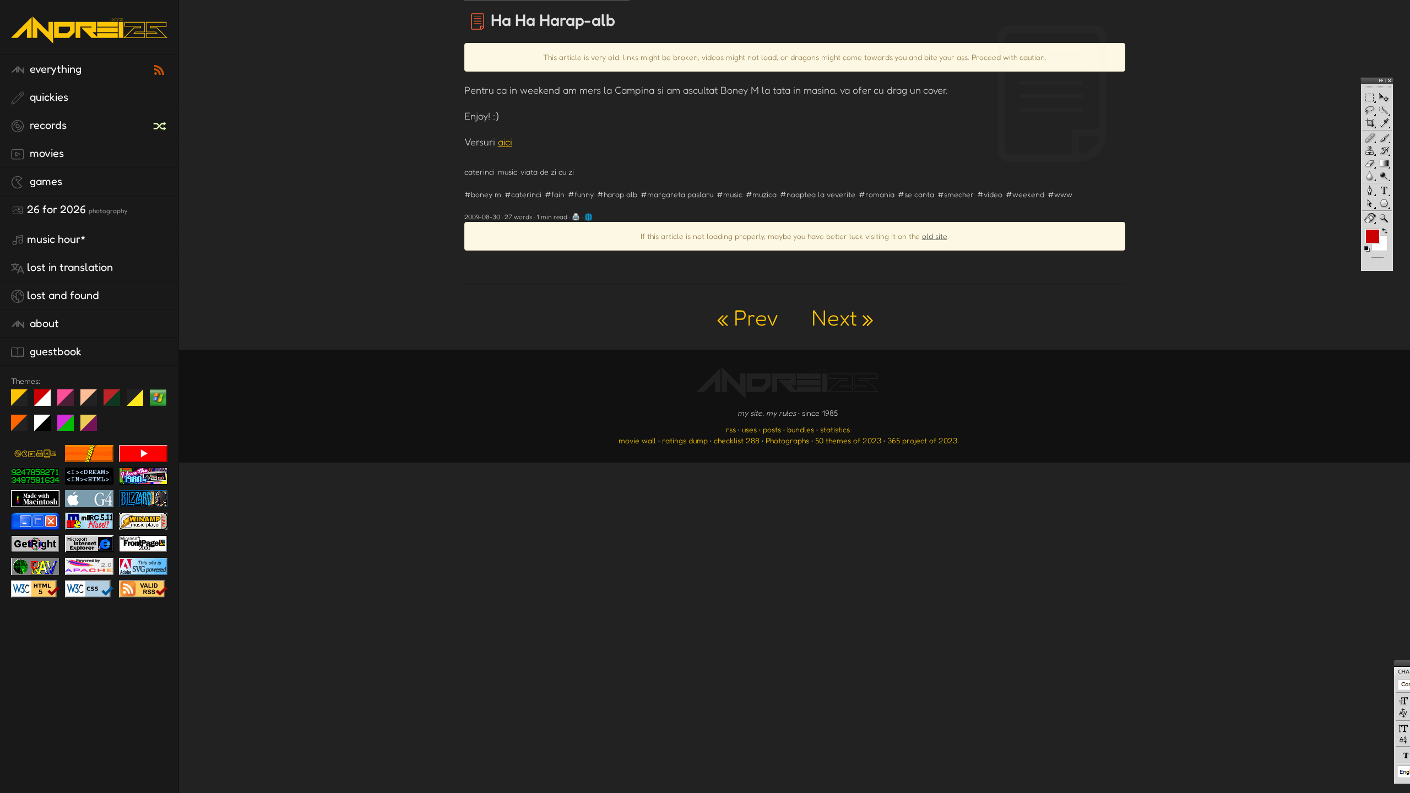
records (47, 125)
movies (45, 153)
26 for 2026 (77, 209)
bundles (800, 429)
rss (731, 429)
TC (93, 427)
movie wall (637, 440)
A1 (70, 427)
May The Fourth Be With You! (139, 402)
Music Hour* (56, 239)
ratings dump (685, 440)
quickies (47, 97)
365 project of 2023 (922, 440)
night (23, 402)
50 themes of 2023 (848, 440)
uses (749, 429)
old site (934, 236)
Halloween (23, 427)
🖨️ (576, 217)
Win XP (158, 397)
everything (54, 68)
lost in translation (70, 267)
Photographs (787, 440)
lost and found (63, 295)
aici (505, 141)
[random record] (161, 124)
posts (772, 429)
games (44, 181)
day (46, 402)
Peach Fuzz (93, 402)
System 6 (46, 427)
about (43, 323)
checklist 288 (737, 440)
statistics (835, 429)
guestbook (54, 351)
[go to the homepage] (89, 41)
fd (69, 402)
